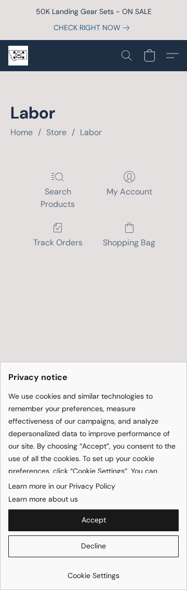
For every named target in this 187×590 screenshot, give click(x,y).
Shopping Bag (129, 242)
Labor (91, 132)
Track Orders (58, 242)
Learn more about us (43, 499)
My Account (129, 191)
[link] (93, 27)
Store (56, 132)
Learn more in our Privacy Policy (61, 486)
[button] (18, 55)
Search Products (58, 197)
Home (21, 132)
